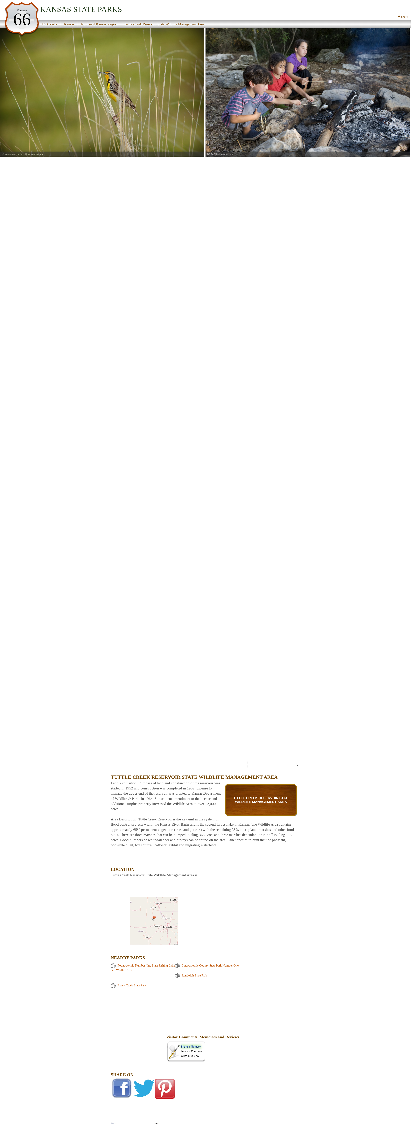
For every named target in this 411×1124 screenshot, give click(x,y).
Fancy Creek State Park (132, 985)
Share (404, 16)
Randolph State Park (194, 975)
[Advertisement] (138, 1039)
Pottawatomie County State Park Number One (210, 965)
